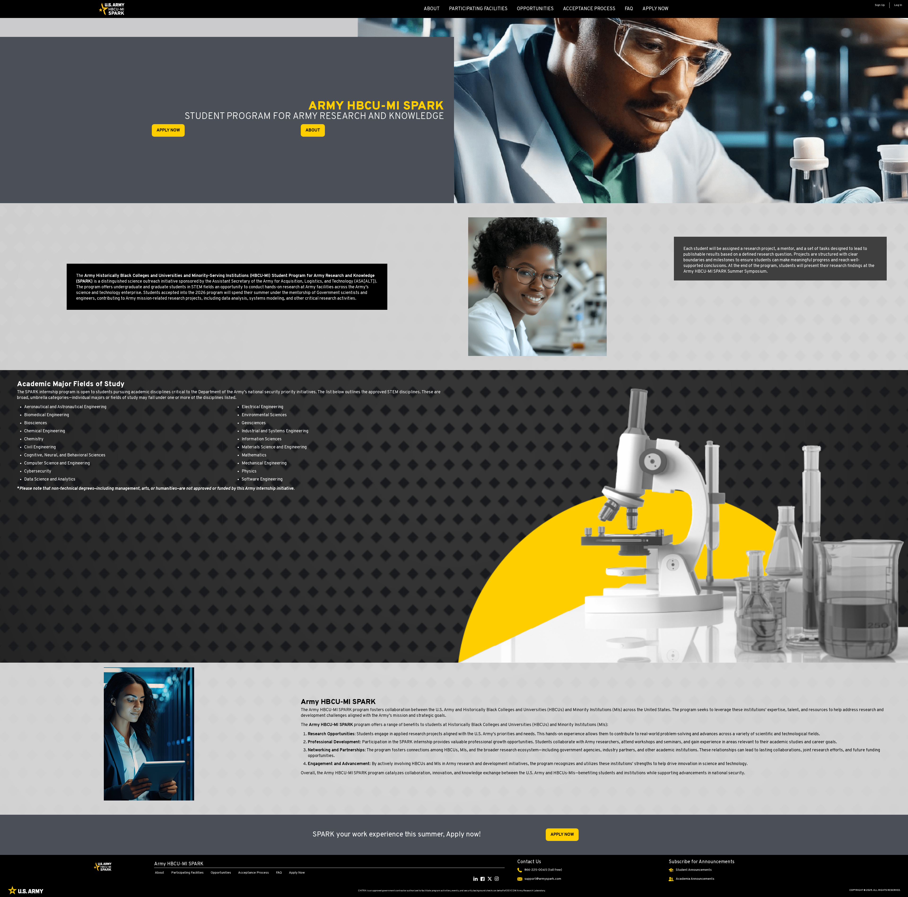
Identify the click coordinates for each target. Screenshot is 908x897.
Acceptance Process (253, 873)
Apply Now (297, 873)
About (159, 873)
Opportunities (221, 873)
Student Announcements (694, 870)
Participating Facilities (187, 873)
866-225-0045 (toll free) (543, 870)
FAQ (279, 873)
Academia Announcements (695, 879)
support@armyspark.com (542, 879)
